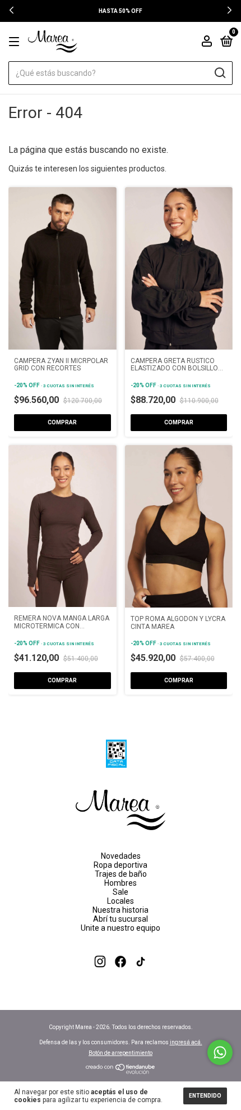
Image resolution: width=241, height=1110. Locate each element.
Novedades (121, 855)
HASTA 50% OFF (120, 11)
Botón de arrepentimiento (120, 1053)
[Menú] (16, 42)
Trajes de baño (121, 873)
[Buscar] (219, 73)
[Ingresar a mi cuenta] (206, 42)
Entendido (205, 1096)
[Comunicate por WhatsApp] (220, 1052)
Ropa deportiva (120, 864)
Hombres (120, 882)
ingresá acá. (186, 1042)
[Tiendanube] (121, 1071)
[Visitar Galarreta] (121, 976)
